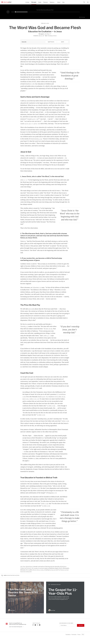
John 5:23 (65, 421)
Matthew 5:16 (29, 84)
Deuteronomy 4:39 (36, 139)
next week (31, 309)
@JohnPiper (29, 566)
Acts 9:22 (25, 399)
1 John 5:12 (41, 415)
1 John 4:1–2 (47, 335)
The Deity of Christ (52, 35)
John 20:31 (61, 396)
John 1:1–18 (41, 35)
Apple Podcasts (51, 41)
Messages (33, 2)
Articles (27, 2)
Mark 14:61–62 (43, 396)
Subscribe (81, 625)
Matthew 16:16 (53, 396)
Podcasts (45, 2)
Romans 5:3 (37, 536)
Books (39, 2)
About (58, 2)
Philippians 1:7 (51, 493)
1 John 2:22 (32, 399)
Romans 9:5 (35, 488)
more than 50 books (39, 570)
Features (52, 2)
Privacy (78, 634)
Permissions (73, 634)
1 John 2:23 (51, 406)
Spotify (62, 41)
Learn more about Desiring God (15, 626)
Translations (68, 634)
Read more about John (26, 571)
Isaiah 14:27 (24, 123)
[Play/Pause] (8, 11)
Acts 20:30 (49, 328)
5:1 (38, 399)
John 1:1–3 (23, 180)
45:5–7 (31, 123)
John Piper (23, 566)
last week (27, 101)
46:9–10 (36, 123)
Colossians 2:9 (36, 287)
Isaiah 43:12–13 (33, 119)
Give (63, 2)
